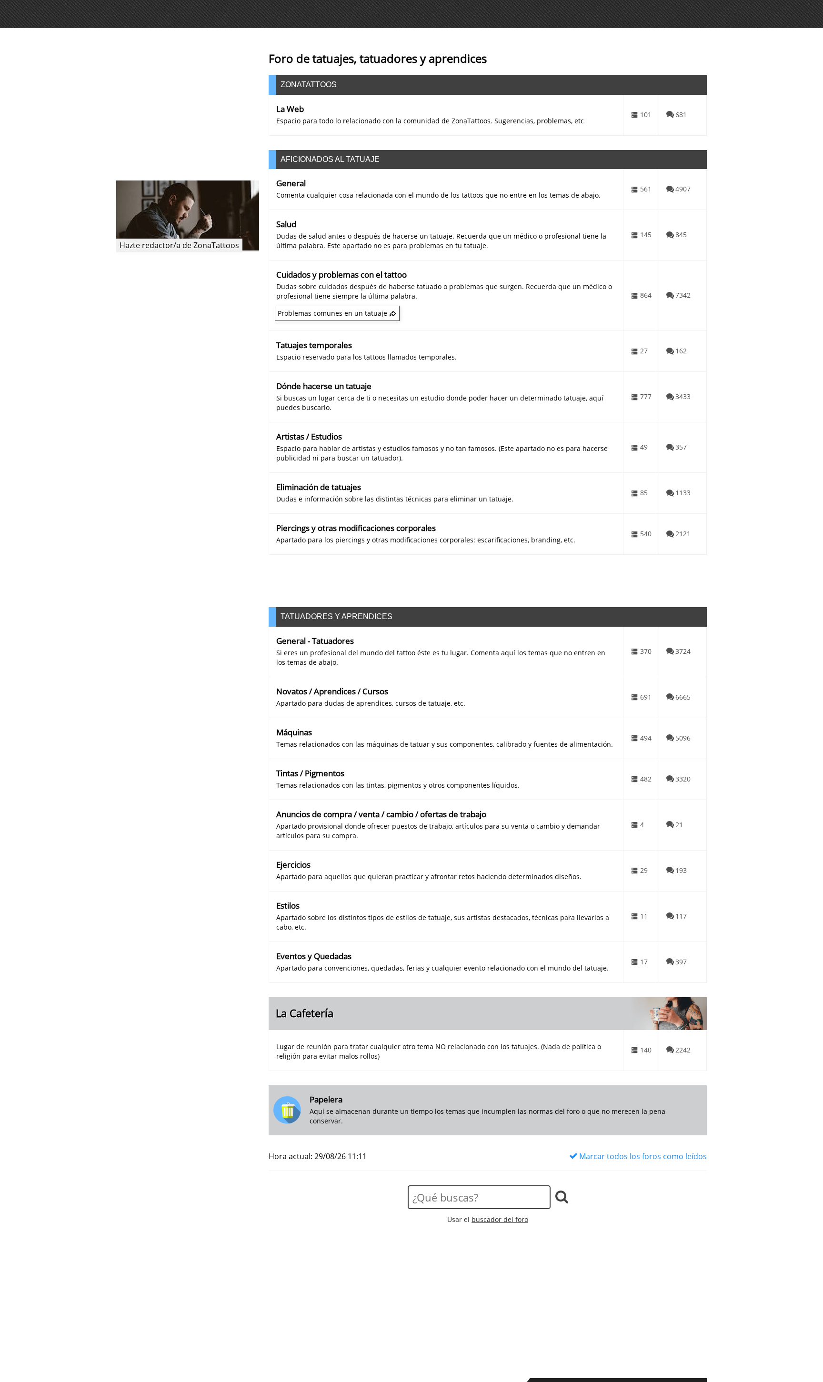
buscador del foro (500, 1219)
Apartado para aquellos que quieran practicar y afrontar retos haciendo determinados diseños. (429, 876)
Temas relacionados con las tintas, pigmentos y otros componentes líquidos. (398, 785)
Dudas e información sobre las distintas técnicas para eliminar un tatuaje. (394, 498)
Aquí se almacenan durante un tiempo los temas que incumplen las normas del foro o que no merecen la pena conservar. (487, 1116)
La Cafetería (304, 1013)
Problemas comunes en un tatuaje (332, 313)
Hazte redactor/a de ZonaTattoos (179, 245)
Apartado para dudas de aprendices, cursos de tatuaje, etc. (370, 703)
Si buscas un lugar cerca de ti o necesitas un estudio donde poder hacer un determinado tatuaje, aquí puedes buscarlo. (439, 402)
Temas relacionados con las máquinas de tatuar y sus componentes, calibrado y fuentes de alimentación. (444, 744)
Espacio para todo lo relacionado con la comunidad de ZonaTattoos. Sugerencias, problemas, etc (430, 120)
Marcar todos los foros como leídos (642, 1156)
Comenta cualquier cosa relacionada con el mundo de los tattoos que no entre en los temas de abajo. (438, 195)
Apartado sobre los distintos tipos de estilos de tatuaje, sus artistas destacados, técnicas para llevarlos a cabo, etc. (442, 922)
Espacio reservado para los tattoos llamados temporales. (366, 356)
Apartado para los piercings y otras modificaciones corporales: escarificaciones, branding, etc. (425, 539)
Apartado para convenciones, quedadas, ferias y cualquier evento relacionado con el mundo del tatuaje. (442, 967)
